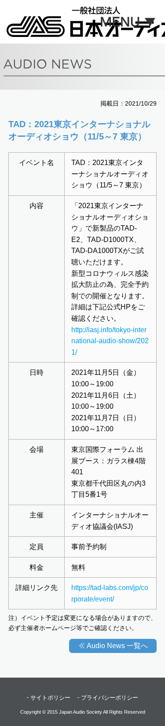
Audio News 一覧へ (117, 645)
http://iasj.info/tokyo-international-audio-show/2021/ (110, 341)
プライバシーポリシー (109, 697)
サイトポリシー (50, 697)
